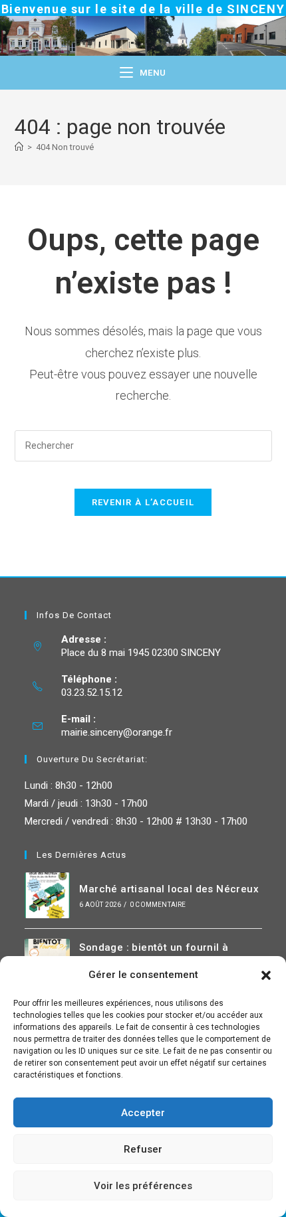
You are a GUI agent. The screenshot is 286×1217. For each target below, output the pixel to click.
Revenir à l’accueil (143, 502)
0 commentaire (158, 904)
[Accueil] (19, 147)
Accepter (143, 1113)
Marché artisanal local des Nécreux (169, 889)
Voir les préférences (143, 1186)
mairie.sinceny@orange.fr (116, 732)
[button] (266, 975)
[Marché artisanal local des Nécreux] (48, 895)
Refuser (143, 1149)
